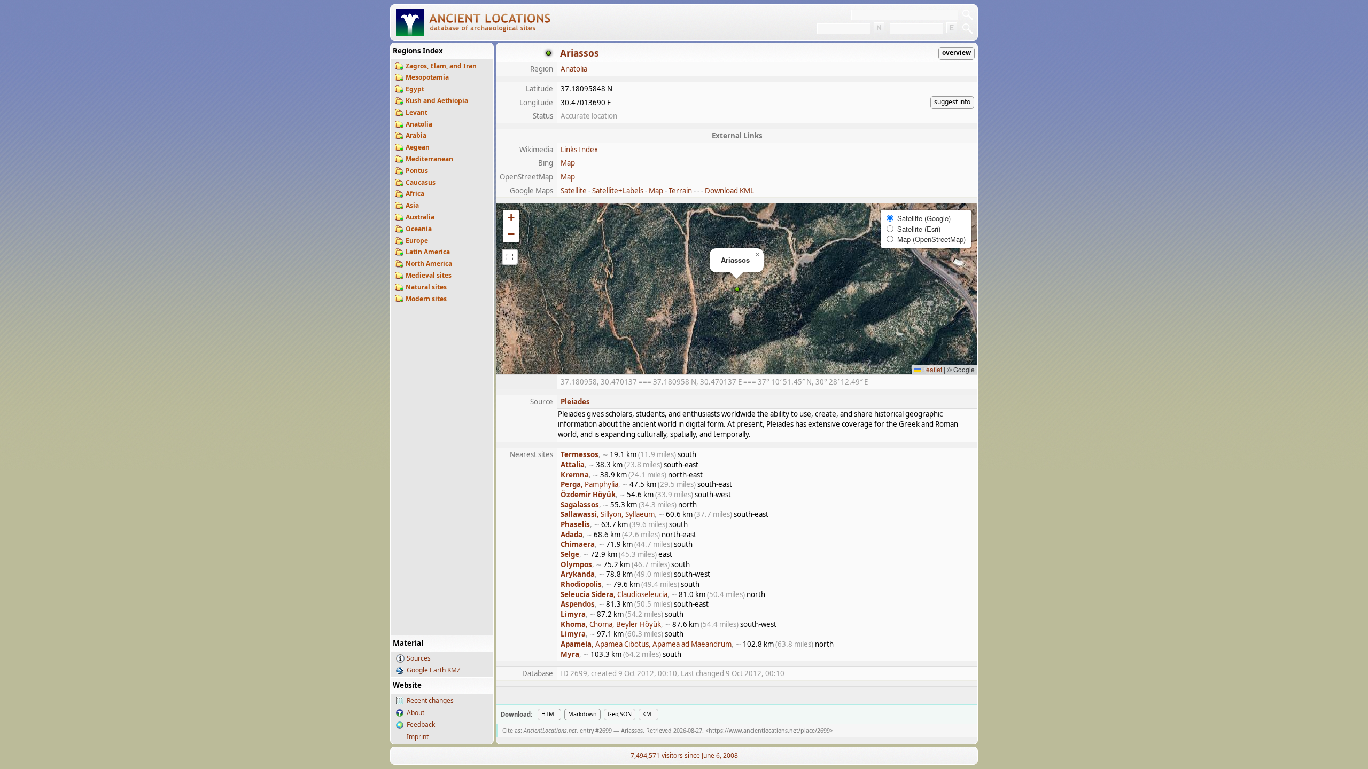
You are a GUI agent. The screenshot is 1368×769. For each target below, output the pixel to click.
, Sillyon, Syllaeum (608, 514)
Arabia (416, 135)
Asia (412, 205)
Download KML (729, 190)
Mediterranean (429, 158)
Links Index (579, 149)
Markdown (582, 714)
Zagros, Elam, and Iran (441, 65)
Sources (419, 658)
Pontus (417, 170)
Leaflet (931, 369)
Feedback (421, 724)
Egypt (415, 88)
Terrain (680, 190)
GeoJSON (620, 714)
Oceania (419, 228)
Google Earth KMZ (434, 669)
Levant (417, 112)
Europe (417, 240)
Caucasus (421, 182)
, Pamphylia (589, 484)
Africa (415, 193)
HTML (549, 714)
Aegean (418, 147)
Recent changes (430, 700)
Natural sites (426, 287)
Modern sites (426, 298)
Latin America (428, 251)
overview (956, 52)
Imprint (418, 736)
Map (568, 163)
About (415, 712)
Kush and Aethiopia (437, 100)
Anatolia (419, 124)
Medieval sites (429, 275)
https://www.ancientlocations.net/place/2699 (769, 730)
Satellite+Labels (617, 190)
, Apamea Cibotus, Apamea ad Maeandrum (646, 644)
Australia (420, 217)
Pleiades (575, 401)
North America (429, 263)
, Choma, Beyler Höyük (611, 624)
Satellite (574, 190)
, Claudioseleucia (614, 594)
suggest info (952, 101)
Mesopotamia (427, 77)
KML (648, 714)
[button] (737, 289)
